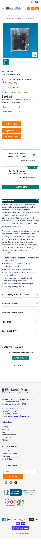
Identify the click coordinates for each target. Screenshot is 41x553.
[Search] (28, 8)
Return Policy (7, 459)
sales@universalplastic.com (19, 416)
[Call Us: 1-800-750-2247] (33, 2)
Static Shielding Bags (13, 16)
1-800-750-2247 (11, 409)
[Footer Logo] (16, 391)
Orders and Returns (9, 454)
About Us (5, 429)
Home (3, 16)
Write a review (20, 358)
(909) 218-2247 (10, 411)
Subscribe (13, 476)
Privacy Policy (7, 451)
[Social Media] (19, 492)
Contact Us (6, 437)
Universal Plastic (23, 534)
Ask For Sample (11, 137)
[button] (7, 87)
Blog (3, 432)
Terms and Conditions (10, 456)
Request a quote (11, 131)
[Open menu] (3, 8)
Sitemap (5, 427)
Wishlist (5, 440)
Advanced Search (9, 435)
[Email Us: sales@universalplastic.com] (37, 2)
